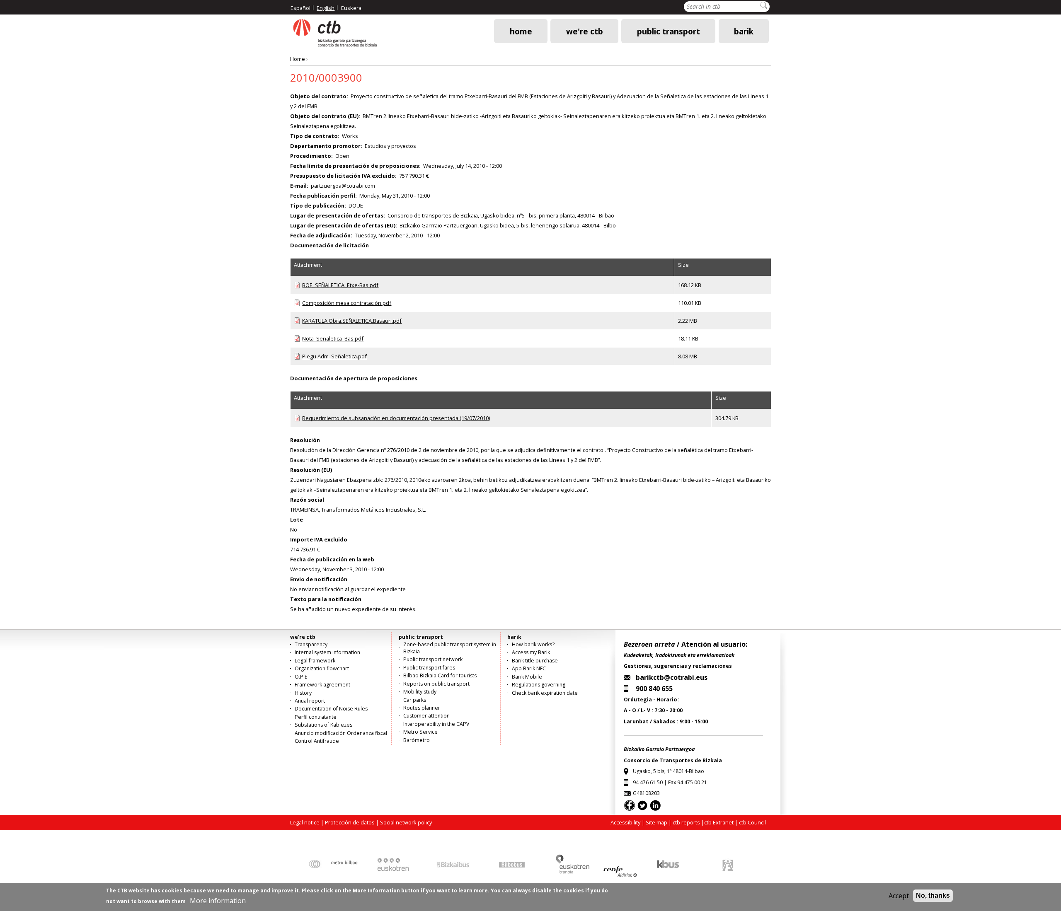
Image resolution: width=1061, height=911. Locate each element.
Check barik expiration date (545, 692)
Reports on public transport (436, 683)
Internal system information (327, 652)
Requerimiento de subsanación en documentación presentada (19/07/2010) (396, 418)
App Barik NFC (529, 668)
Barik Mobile (527, 676)
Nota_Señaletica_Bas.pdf (332, 338)
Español (300, 8)
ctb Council (752, 822)
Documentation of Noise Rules (331, 708)
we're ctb (584, 31)
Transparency (311, 644)
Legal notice (305, 822)
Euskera (351, 8)
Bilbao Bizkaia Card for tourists (440, 675)
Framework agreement (322, 684)
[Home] (334, 33)
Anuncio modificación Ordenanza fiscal (341, 733)
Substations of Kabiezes (323, 724)
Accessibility (625, 822)
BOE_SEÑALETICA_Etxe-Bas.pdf (340, 285)
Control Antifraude (317, 740)
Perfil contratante (316, 716)
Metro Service (420, 731)
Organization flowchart (322, 668)
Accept (899, 895)
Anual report (310, 700)
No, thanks (933, 895)
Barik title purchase (535, 660)
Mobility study (419, 691)
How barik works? (533, 644)
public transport (668, 31)
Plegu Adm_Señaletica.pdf (334, 356)
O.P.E (301, 676)
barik (743, 31)
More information (218, 900)
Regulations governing (538, 684)
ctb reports (686, 822)
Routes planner (421, 707)
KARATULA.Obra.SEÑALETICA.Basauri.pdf (352, 320)
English (325, 8)
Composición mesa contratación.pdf (346, 303)
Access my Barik (531, 652)
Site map (656, 822)
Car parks (414, 699)
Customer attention (426, 715)
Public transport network (433, 659)
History (303, 692)
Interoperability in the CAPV (436, 723)
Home (521, 31)
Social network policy (406, 822)
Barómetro (416, 740)
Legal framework (315, 660)
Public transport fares (429, 667)
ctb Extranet (719, 822)
